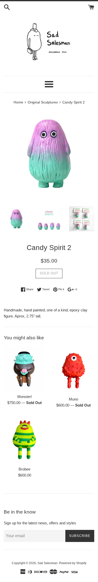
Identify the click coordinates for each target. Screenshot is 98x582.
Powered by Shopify (72, 563)
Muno (73, 399)
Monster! (24, 396)
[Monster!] (24, 368)
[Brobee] (24, 440)
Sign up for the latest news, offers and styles (40, 523)
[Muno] (73, 370)
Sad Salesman (47, 563)
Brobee (24, 469)
